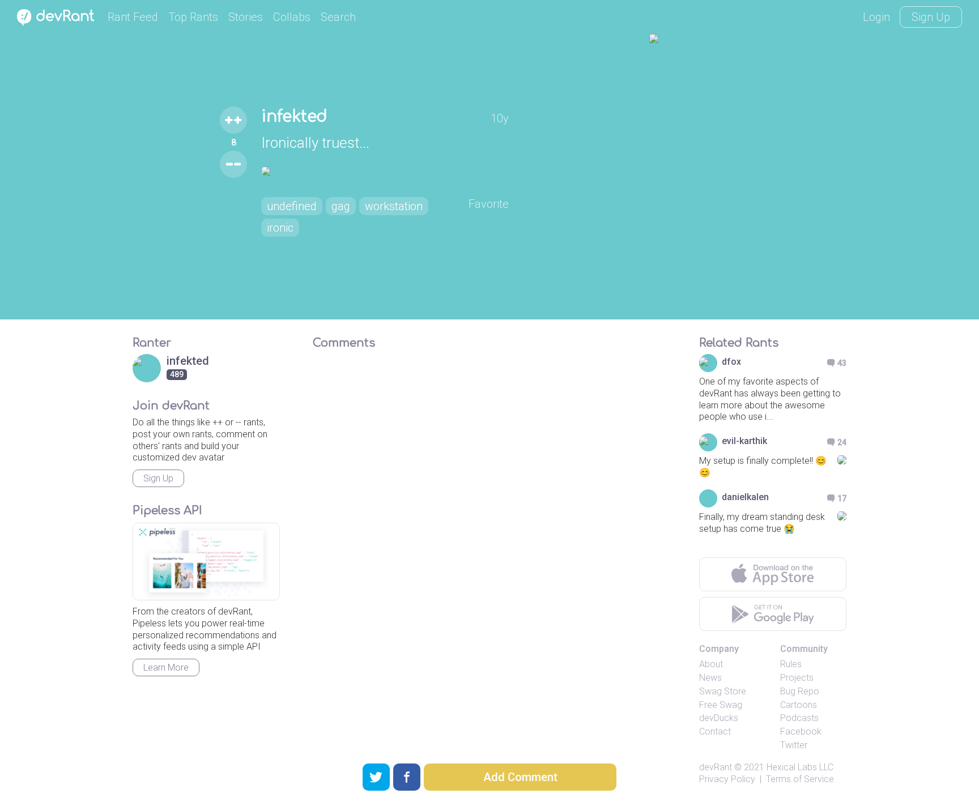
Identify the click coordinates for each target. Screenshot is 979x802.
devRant (715, 767)
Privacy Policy (727, 779)
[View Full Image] (385, 171)
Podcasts (799, 718)
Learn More (166, 667)
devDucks (718, 718)
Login (876, 17)
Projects (797, 677)
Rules (791, 664)
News (710, 677)
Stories (245, 17)
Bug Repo (799, 691)
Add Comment (520, 777)
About (711, 664)
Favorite (489, 204)
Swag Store (722, 691)
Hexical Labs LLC (800, 767)
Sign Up (931, 17)
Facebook (800, 731)
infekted (294, 117)
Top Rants (193, 17)
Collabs (291, 17)
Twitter (793, 745)
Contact (715, 731)
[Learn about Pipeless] (206, 561)
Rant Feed (133, 17)
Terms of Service (800, 779)
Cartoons (798, 704)
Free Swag (720, 704)
